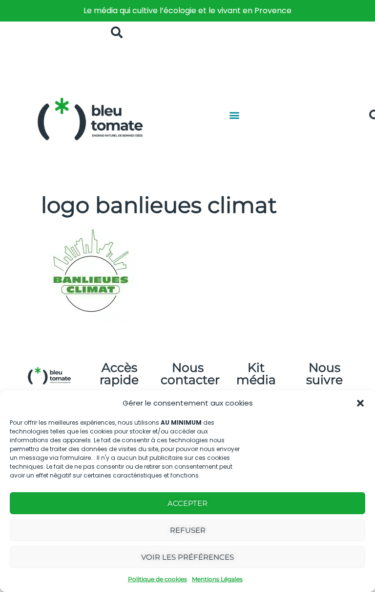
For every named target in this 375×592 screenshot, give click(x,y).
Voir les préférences (187, 557)
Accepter (187, 503)
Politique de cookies (157, 579)
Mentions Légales (217, 579)
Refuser (188, 530)
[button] (360, 403)
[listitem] (187, 11)
